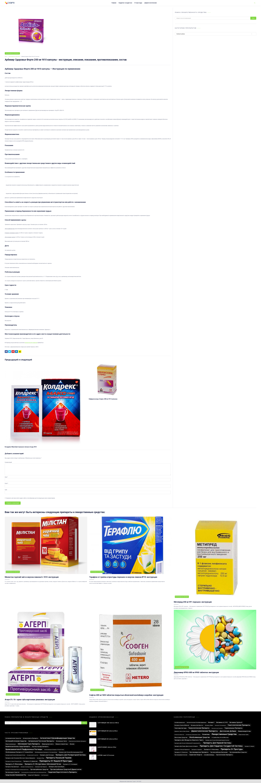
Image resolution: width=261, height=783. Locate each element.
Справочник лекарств (195, 754)
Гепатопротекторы (181, 728)
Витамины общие (209, 725)
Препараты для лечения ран (32, 755)
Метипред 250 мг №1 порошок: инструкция (193, 602)
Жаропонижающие (11, 744)
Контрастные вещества (179, 734)
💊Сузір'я (9, 3)
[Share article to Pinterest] (13, 351)
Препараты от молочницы (14, 764)
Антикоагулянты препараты (30, 738)
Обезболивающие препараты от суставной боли (46, 752)
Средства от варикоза (33, 775)
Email (6, 483)
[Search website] (255, 2)
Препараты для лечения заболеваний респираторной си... (188, 743)
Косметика (206, 734)
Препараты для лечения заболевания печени (15, 755)
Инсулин (72, 744)
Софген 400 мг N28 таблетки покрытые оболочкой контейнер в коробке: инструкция (126, 695)
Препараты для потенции (47, 755)
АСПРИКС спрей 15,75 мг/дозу (105, 755)
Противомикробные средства (238, 752)
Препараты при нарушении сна (27, 766)
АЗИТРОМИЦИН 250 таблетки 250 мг (107, 739)
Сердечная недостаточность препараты (62, 772)
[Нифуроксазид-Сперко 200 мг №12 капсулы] (106, 396)
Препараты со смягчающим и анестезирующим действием (17, 769)
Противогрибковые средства (39, 769)
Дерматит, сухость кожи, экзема (182, 731)
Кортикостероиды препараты (40, 746)
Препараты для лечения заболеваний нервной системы (217, 740)
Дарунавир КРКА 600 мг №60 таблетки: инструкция (196, 672)
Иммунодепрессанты (48, 744)
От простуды (138, 3)
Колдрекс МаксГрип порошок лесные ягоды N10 (20, 447)
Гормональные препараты (233, 728)
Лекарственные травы (243, 734)
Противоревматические (181, 754)
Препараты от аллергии (249, 746)
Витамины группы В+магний (182, 725)
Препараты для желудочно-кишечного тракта (189, 740)
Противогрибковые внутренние (219, 752)
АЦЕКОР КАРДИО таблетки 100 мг (106, 747)
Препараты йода (40, 758)
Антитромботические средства (16, 741)
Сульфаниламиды (209, 754)
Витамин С (211, 722)
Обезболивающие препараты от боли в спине (54, 749)
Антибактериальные (180, 722)
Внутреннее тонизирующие (220, 725)
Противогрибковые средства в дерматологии (65, 769)
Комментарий (8, 462)
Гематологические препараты (239, 725)
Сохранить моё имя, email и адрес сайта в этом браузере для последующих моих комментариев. (30, 498)
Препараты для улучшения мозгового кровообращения (20, 758)
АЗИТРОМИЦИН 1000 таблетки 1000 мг (108, 722)
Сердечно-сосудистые (125, 3)
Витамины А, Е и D (222, 722)
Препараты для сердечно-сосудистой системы (221, 746)
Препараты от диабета (197, 749)
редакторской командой (31, 342)
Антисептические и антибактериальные (196, 722)
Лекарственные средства (224, 734)
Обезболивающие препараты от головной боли (19, 752)
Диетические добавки (228, 731)
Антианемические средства (13, 738)
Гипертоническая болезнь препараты (77, 741)
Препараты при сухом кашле (56, 766)
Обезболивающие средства (199, 737)
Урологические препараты (224, 755)
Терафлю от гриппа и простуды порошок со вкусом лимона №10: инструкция (123, 577)
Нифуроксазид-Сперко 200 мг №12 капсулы (103, 399)
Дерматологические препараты (204, 731)
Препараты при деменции (12, 766)
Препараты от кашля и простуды (55, 761)
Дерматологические (150, 3)
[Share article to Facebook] (6, 351)
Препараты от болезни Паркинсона (182, 749)
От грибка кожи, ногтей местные (220, 737)
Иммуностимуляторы (62, 744)
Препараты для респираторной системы (71, 755)
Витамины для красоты (197, 725)
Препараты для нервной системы (217, 743)
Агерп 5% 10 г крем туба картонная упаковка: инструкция (30, 699)
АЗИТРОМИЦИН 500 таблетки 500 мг (107, 731)
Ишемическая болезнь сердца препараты (18, 746)
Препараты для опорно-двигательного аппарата (186, 746)
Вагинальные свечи (61, 741)
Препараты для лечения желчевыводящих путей (71, 752)
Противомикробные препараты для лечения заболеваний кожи (33, 772)
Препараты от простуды (232, 749)
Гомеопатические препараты (217, 728)
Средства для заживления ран (16, 775)
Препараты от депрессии (30, 761)
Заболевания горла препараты (29, 744)
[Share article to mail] (19, 351)
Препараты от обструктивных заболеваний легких (43, 764)
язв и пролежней (44, 775)
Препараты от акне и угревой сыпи (13, 761)
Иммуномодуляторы (244, 731)
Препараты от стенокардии (70, 764)
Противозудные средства (12, 772)
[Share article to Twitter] (9, 351)
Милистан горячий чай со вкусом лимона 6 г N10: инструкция (32, 577)
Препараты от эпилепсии (181, 752)
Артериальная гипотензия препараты (41, 741)
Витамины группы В (236, 722)
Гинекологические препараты (198, 728)
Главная (114, 3)
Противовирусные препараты (12, 53)
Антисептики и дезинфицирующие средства (57, 738)
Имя (6, 477)
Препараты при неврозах (41, 766)
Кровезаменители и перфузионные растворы (24, 749)
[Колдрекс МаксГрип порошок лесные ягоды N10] (46, 444)
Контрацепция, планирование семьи (193, 734)
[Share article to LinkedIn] (16, 351)
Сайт (6, 489)
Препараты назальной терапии (58, 758)
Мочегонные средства (181, 737)
